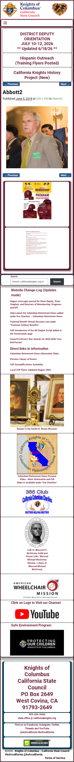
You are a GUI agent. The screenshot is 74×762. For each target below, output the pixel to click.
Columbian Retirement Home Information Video (34, 353)
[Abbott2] (37, 137)
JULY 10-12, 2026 (37, 43)
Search (57, 281)
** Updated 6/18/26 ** (37, 48)
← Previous (11, 84)
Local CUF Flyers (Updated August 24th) (30, 370)
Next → (65, 84)
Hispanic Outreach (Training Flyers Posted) (37, 61)
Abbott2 (57, 98)
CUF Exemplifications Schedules (26, 364)
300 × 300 (42, 98)
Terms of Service (55, 758)
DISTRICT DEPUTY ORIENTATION (37, 36)
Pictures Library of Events (23, 359)
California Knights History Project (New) (37, 75)
